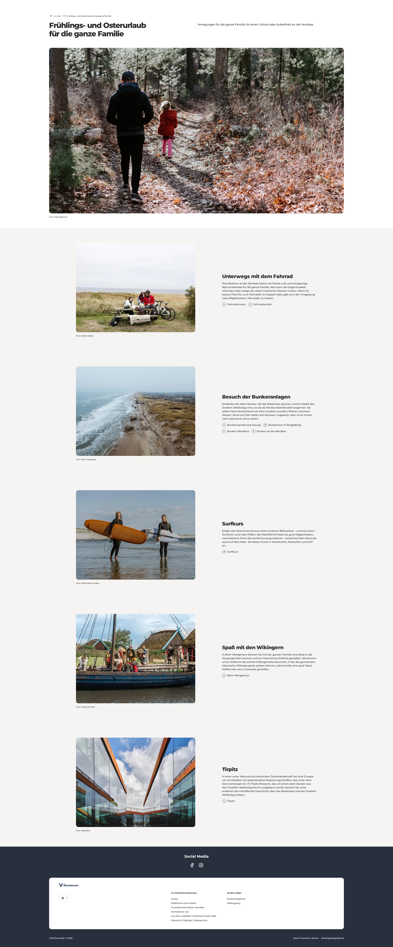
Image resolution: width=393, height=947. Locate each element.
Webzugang (233, 903)
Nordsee (57, 16)
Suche (174, 898)
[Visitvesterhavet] (69, 885)
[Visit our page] (192, 865)
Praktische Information (183, 903)
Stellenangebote (236, 898)
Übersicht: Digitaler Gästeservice (189, 920)
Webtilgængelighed (332, 938)
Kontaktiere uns (180, 911)
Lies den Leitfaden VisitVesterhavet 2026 (193, 916)
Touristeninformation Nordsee (187, 907)
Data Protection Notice (306, 938)
